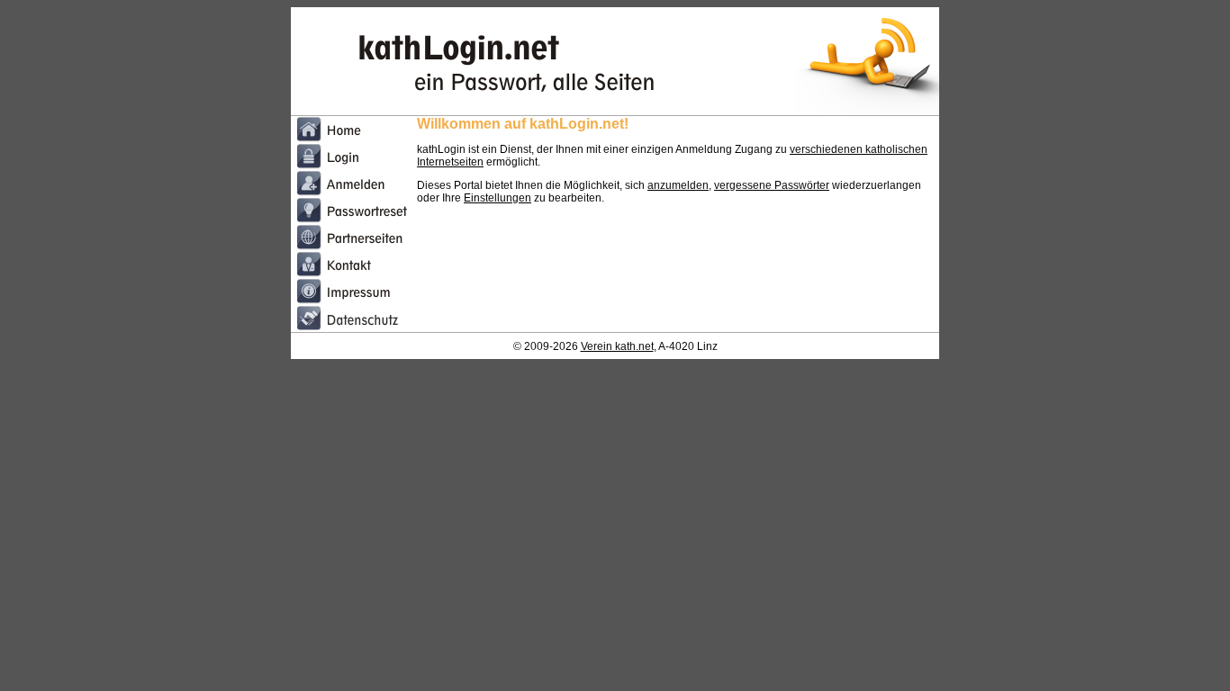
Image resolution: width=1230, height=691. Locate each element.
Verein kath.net (617, 346)
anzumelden (678, 185)
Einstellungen (497, 198)
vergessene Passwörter (771, 185)
